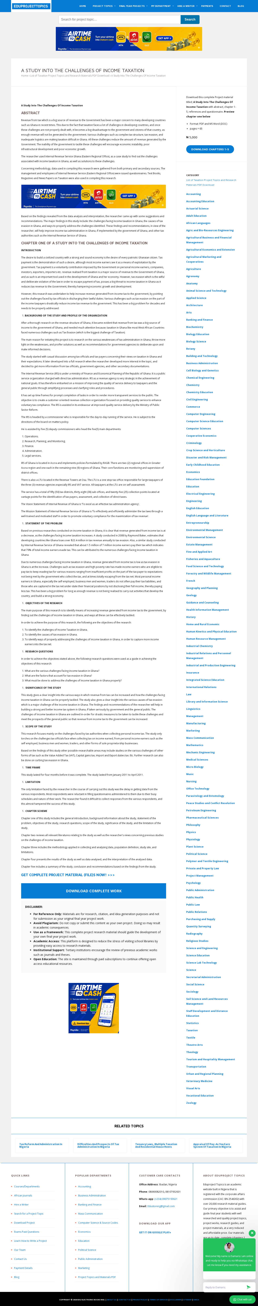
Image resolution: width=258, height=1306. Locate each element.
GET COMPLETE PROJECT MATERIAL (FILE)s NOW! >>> (68, 875)
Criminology (194, 443)
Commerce (193, 406)
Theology (192, 1052)
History (191, 617)
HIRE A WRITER (186, 6)
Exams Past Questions (26, 1231)
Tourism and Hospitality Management (210, 1059)
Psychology (193, 883)
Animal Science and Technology (206, 290)
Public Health (194, 897)
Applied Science (196, 298)
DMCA (196, 1299)
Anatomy (192, 283)
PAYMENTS (207, 6)
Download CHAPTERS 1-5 (210, 149)
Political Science (196, 854)
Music (190, 774)
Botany (190, 348)
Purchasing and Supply (200, 919)
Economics (84, 1231)
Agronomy (192, 276)
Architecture (194, 305)
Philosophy (193, 825)
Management (194, 716)
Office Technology (197, 788)
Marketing (193, 730)
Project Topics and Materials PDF (97, 1277)
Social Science (195, 984)
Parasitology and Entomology (205, 796)
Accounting (193, 194)
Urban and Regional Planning (204, 1074)
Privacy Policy (140, 1299)
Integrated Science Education (205, 680)
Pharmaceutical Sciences (202, 817)
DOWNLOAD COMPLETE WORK (94, 890)
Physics (191, 832)
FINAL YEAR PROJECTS (132, 6)
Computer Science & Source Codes (98, 1222)
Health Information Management (207, 610)
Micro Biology (195, 767)
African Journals (23, 1195)
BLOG (241, 6)
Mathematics (194, 745)
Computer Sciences (198, 428)
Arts (189, 312)
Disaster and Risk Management (206, 457)
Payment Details (23, 1268)
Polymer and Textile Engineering (207, 861)
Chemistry (193, 385)
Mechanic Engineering (200, 752)
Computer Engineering (200, 414)
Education (83, 1241)
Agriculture (193, 269)
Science (191, 970)
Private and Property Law (202, 868)
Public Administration (200, 890)
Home (24, 75)
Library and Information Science (207, 701)
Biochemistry (194, 327)
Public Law (193, 904)
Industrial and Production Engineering (210, 665)
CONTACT (225, 6)
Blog (16, 1277)
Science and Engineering (202, 948)
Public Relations (196, 912)
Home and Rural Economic (203, 624)
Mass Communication (200, 738)
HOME (82, 6)
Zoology (191, 1103)
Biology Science (196, 341)
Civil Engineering (197, 399)
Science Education (198, 955)
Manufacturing (196, 723)
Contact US (125, 1299)
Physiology (193, 839)
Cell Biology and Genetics (202, 370)
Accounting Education (200, 201)
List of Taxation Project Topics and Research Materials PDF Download (69, 75)
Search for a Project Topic (29, 1213)
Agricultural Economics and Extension (210, 249)
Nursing (191, 781)
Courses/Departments (27, 1186)
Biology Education (197, 334)
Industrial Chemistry (199, 646)
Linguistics (193, 709)
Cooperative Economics (201, 435)
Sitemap (187, 1299)
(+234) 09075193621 (166, 1199)
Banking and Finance (199, 319)
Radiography (194, 933)
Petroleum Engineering (201, 810)
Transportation (196, 1066)
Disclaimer (175, 1299)
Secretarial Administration (203, 977)
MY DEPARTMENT (161, 6)
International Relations (201, 687)
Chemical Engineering (200, 377)
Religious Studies (197, 941)
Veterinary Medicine (199, 1081)
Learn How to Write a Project (30, 1241)
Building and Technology (202, 356)
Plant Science (195, 846)
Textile (190, 1037)
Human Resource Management (206, 639)
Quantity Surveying (198, 926)
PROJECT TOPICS (102, 6)
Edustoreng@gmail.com (161, 1206)
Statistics (192, 1023)
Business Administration (202, 363)
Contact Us (20, 1259)
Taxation (192, 1030)
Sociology (192, 991)
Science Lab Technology (201, 962)
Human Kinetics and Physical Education (211, 631)
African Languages (198, 223)
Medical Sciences (197, 759)
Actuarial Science (197, 208)
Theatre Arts (194, 1045)
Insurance (192, 672)
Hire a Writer (21, 1204)
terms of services (158, 1299)
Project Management (199, 875)
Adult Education (196, 216)
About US (112, 1299)
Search (190, 19)
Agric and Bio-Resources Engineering (210, 230)
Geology (191, 595)
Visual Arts (193, 1088)
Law (188, 694)
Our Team (20, 1250)
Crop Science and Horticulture (205, 450)
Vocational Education (200, 1095)
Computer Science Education (204, 421)
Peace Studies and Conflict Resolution (210, 803)
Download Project (24, 1222)
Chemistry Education (199, 392)
